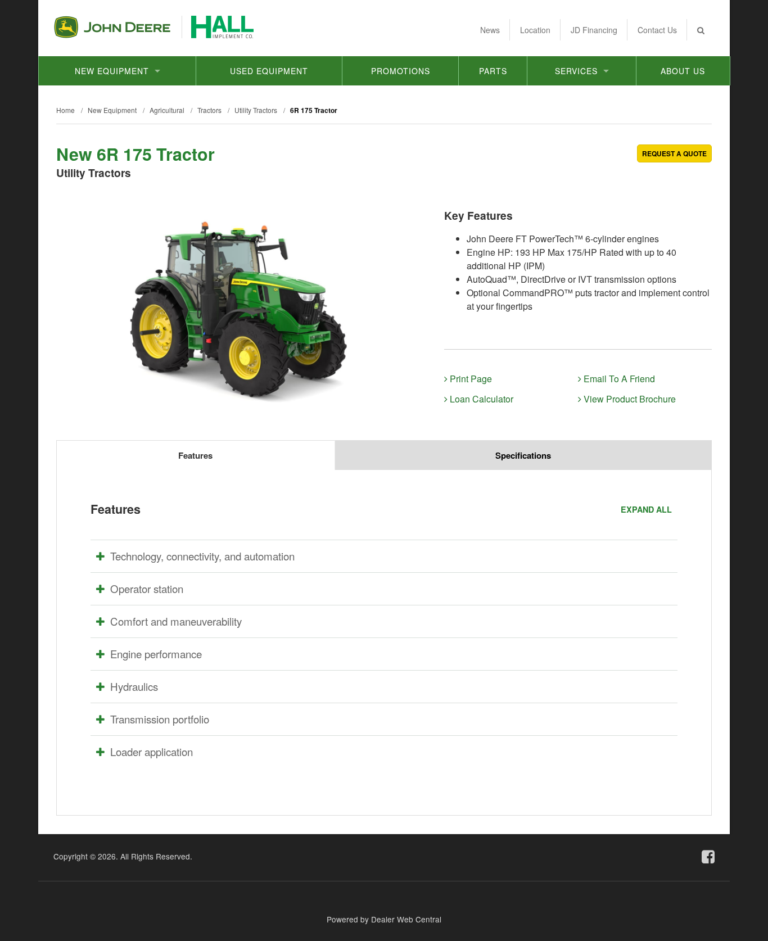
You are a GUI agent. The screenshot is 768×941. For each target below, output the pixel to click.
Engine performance (156, 653)
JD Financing (594, 29)
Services (576, 70)
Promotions (400, 70)
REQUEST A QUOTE (674, 153)
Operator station (146, 588)
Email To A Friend (618, 378)
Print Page (470, 378)
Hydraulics (134, 686)
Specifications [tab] (523, 455)
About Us (683, 70)
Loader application (151, 751)
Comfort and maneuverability (176, 621)
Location (535, 29)
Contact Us (657, 29)
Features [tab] (195, 455)
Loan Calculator (480, 398)
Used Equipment (269, 70)
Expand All (646, 509)
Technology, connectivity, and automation (202, 556)
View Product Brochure (628, 398)
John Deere (112, 27)
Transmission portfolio (159, 719)
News (490, 29)
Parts (493, 70)
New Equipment (112, 70)
